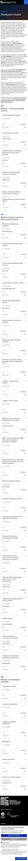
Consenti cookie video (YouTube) (10, 849)
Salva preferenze (21, 858)
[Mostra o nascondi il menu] (26, 2)
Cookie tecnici (6, 842)
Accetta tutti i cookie (14, 835)
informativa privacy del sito (15, 832)
